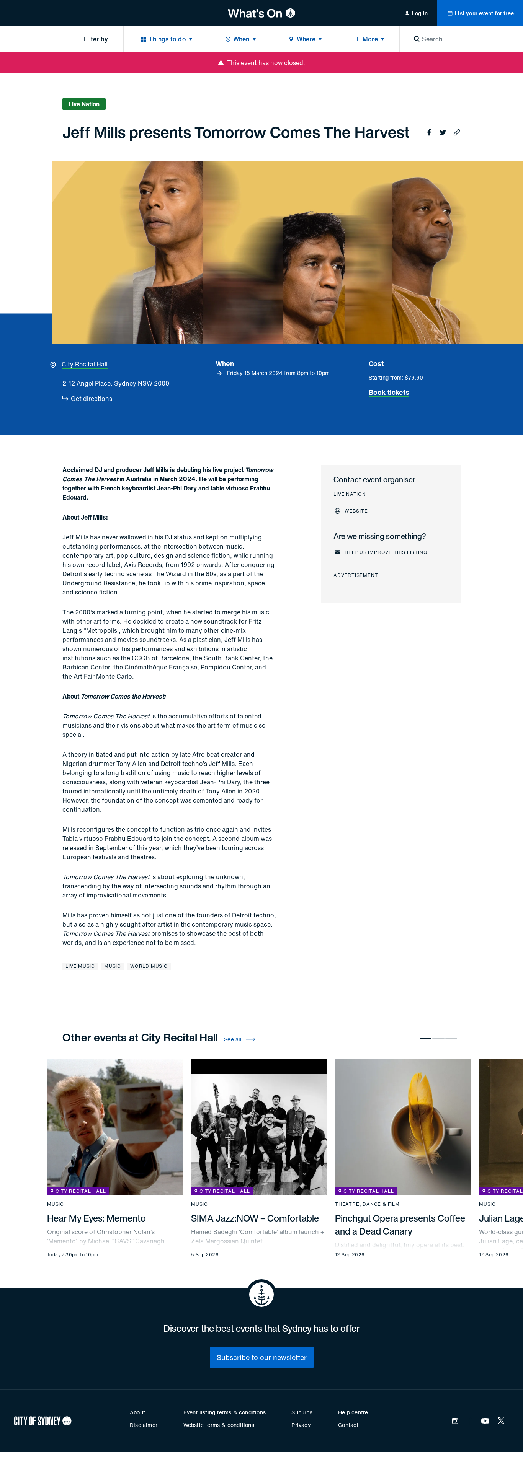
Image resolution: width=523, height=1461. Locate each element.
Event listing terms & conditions (224, 1412)
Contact (348, 1425)
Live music (80, 966)
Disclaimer (143, 1425)
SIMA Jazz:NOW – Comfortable (255, 1218)
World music (149, 966)
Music (112, 966)
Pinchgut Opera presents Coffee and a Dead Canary (400, 1224)
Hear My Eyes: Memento (96, 1218)
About (137, 1412)
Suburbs (301, 1412)
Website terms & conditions (218, 1425)
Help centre (353, 1412)
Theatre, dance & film (367, 1204)
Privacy (301, 1425)
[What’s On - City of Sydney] (262, 13)
